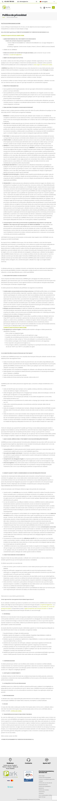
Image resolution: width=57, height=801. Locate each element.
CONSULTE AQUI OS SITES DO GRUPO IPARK (12, 35)
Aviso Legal (36, 64)
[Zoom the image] (28, 771)
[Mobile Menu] (53, 7)
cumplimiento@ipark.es (15, 54)
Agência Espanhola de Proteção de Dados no (36, 608)
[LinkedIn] (36, 1)
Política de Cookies (47, 64)
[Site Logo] (6, 7)
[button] (41, 8)
